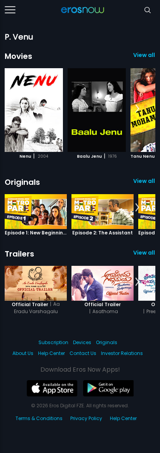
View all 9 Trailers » (144, 253)
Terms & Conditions (39, 418)
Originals (22, 182)
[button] (137, 109)
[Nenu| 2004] (34, 110)
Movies (18, 56)
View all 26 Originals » (144, 181)
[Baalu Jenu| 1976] (97, 110)
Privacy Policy (86, 418)
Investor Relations (122, 353)
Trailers (19, 253)
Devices (82, 342)
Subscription (53, 342)
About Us (22, 353)
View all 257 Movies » (144, 55)
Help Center (51, 353)
